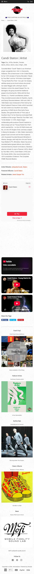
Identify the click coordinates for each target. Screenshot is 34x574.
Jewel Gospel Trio (18, 174)
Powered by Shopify (26, 566)
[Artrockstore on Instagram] (21, 560)
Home (2, 20)
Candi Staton (18, 171)
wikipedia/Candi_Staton (19, 167)
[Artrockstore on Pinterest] (17, 560)
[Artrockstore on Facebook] (13, 560)
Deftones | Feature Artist (17, 379)
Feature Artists (17, 376)
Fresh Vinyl (17, 330)
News (17, 511)
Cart (31, 1)
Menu (5, 1)
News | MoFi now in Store (17, 514)
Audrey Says (17, 421)
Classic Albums (17, 466)
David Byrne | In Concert (17, 424)
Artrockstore (16, 566)
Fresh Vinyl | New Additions (17, 334)
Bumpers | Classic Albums (17, 469)
